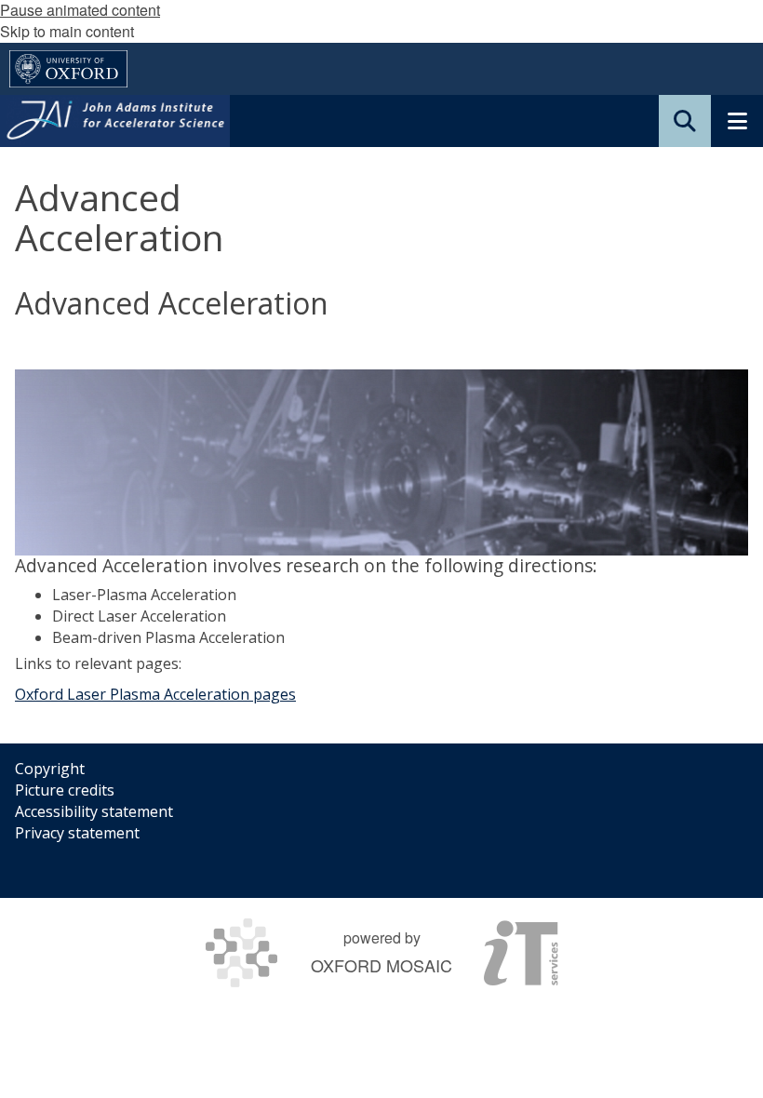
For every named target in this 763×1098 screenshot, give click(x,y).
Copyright (50, 768)
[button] (685, 121)
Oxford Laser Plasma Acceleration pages (155, 694)
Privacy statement (77, 833)
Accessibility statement (94, 811)
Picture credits (64, 790)
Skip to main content (67, 31)
